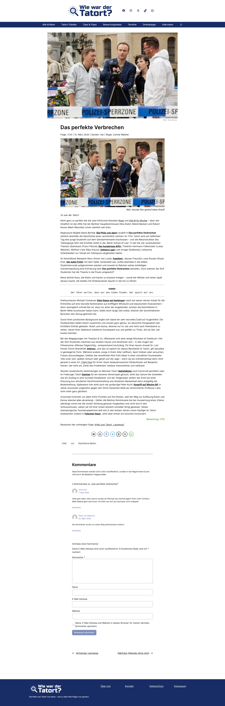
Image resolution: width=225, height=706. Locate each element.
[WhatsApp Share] (131, 434)
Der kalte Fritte (75, 262)
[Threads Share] (118, 434)
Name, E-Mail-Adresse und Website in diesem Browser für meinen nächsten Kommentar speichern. (112, 624)
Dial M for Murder (138, 220)
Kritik (64, 443)
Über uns (106, 686)
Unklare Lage (107, 249)
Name (75, 587)
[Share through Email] (93, 434)
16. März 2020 (85, 518)
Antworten (76, 507)
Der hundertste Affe (110, 246)
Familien (117, 258)
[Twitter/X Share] (125, 434)
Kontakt (129, 686)
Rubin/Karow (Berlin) (87, 443)
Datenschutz (156, 686)
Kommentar (78, 557)
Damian (86, 374)
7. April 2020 (84, 492)
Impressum (180, 686)
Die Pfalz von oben (107, 233)
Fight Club (87, 362)
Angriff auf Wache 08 (146, 384)
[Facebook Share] (106, 434)
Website (76, 611)
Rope (121, 220)
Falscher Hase (92, 413)
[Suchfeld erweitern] (181, 24)
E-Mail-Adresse (79, 599)
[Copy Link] (100, 434)
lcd (72, 443)
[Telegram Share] (112, 434)
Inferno (91, 348)
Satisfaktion (125, 371)
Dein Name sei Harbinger (111, 300)
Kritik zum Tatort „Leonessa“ (109, 424)
